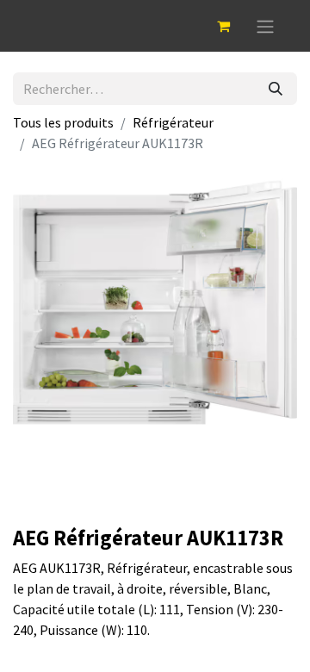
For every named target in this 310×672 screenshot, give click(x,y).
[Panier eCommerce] (223, 26)
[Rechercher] (275, 88)
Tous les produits (63, 122)
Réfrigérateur (173, 122)
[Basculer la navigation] (265, 26)
